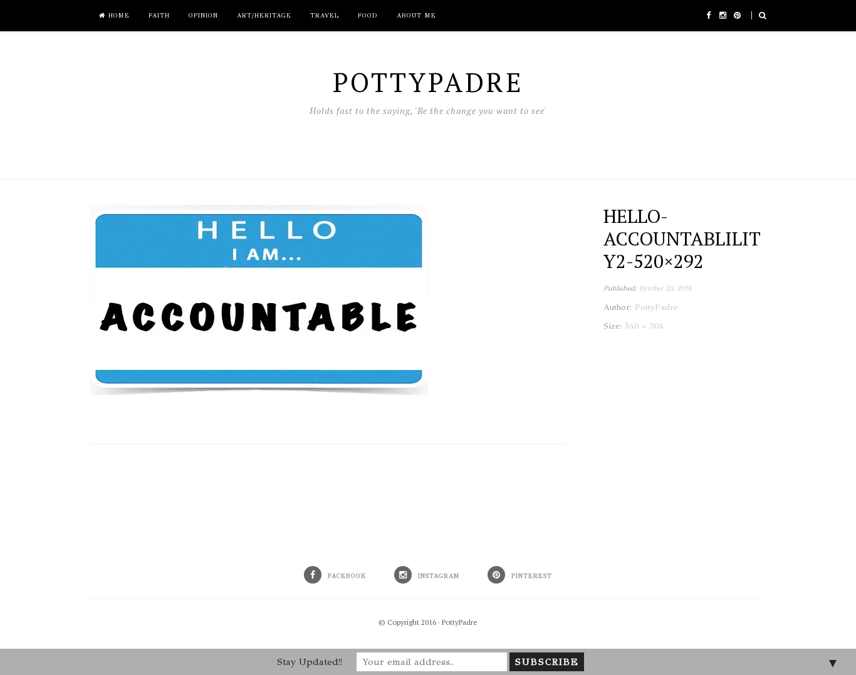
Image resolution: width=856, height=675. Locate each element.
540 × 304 (644, 326)
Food (368, 15)
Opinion (203, 15)
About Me (416, 15)
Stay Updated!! (309, 661)
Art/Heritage (264, 15)
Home (117, 15)
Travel (324, 15)
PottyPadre (460, 622)
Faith (159, 15)
